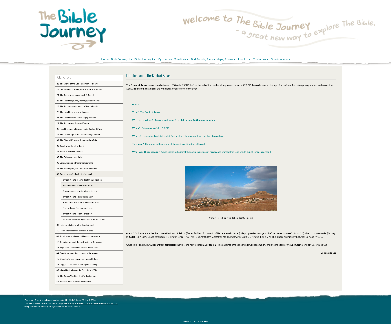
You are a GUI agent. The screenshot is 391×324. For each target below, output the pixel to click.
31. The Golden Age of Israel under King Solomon (78, 134)
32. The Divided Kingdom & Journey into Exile (77, 140)
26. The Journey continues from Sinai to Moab (77, 106)
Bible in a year (279, 59)
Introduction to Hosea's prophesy (78, 197)
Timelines (180, 59)
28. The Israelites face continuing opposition (76, 117)
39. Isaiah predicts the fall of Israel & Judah (76, 225)
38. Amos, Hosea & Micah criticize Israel (74, 174)
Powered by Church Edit (195, 321)
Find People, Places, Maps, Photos (211, 59)
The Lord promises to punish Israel (78, 208)
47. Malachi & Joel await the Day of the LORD (77, 270)
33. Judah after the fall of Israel (70, 146)
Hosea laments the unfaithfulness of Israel (81, 202)
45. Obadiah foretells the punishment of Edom (77, 259)
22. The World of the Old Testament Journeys (77, 83)
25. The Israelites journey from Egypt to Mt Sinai (78, 100)
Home (105, 59)
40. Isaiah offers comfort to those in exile (75, 230)
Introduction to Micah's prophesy (77, 213)
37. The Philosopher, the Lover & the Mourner (77, 168)
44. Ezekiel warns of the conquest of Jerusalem (77, 253)
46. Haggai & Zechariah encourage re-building (77, 264)
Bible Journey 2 (143, 59)
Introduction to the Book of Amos (78, 185)
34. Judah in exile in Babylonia (70, 151)
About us (243, 59)
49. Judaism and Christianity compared (74, 281)
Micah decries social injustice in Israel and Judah (84, 219)
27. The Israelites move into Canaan (73, 112)
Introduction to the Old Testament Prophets (82, 180)
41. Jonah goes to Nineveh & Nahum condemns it (78, 236)
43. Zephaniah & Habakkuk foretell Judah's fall (77, 247)
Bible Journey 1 (120, 59)
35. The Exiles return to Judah (70, 157)
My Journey (165, 59)
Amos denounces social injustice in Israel (80, 191)
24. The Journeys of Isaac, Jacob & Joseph (75, 95)
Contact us (259, 59)
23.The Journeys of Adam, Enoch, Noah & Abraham (79, 89)
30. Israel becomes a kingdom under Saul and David (79, 129)
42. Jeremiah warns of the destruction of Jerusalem (79, 242)
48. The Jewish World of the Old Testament (76, 276)
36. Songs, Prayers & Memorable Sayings (75, 163)
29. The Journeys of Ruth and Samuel (73, 123)
